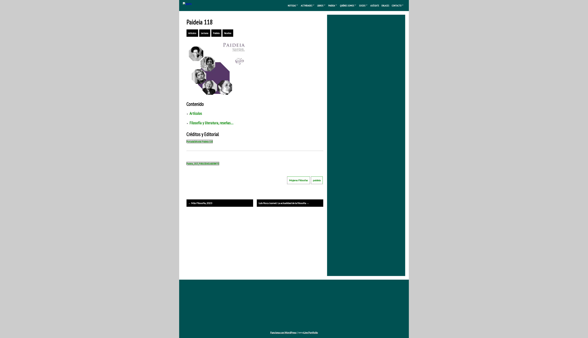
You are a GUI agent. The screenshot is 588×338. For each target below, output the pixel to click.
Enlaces (385, 5)
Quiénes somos (347, 5)
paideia (317, 180)
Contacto (396, 5)
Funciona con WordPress (283, 332)
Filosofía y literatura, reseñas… (211, 122)
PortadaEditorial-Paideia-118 (200, 141)
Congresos (267, 301)
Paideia (331, 5)
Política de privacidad (197, 313)
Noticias (292, 5)
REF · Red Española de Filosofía (367, 57)
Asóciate (374, 5)
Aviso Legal (192, 309)
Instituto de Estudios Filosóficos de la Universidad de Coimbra (364, 76)
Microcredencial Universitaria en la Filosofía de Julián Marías (362, 80)
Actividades (306, 5)
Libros (320, 5)
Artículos (192, 33)
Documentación (344, 296)
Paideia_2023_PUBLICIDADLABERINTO (203, 163)
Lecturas (204, 33)
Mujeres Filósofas (298, 180)
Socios (362, 5)
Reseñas (227, 33)
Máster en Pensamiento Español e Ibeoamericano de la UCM (363, 84)
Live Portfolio (310, 332)
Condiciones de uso (196, 317)
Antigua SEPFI (193, 296)
